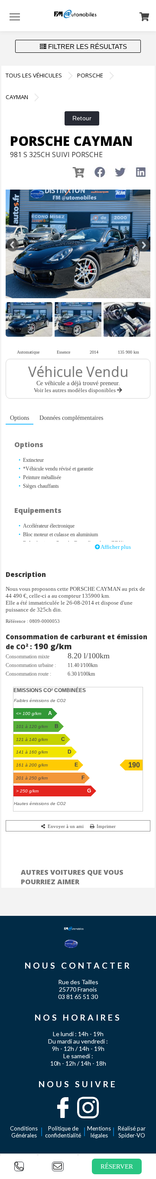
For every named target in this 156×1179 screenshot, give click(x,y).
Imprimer (105, 826)
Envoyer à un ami (65, 826)
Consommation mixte (27, 657)
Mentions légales (99, 1132)
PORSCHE (90, 75)
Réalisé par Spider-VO (132, 1132)
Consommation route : (28, 674)
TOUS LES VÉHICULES (34, 75)
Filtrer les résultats (86, 46)
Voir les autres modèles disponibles (75, 390)
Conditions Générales (24, 1132)
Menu (15, 16)
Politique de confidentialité (63, 1132)
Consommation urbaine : (31, 665)
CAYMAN (17, 97)
